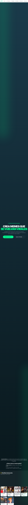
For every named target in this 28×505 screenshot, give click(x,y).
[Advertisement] (14, 480)
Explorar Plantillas (19, 236)
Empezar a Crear (8, 236)
